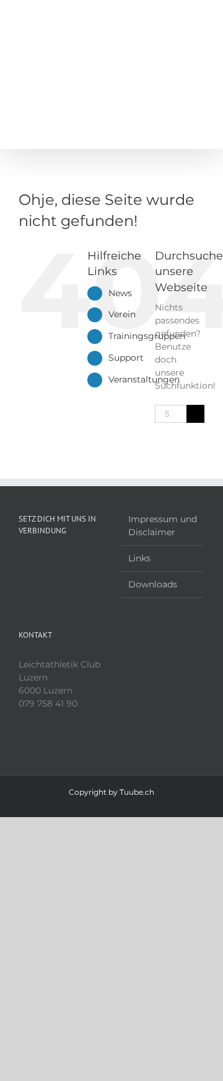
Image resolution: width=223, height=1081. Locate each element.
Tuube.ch (137, 792)
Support (126, 357)
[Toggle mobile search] (177, 18)
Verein (122, 314)
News (120, 293)
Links (139, 558)
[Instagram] (39, 561)
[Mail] (55, 561)
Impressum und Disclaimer (162, 525)
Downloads (152, 584)
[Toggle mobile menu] (199, 18)
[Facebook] (22, 561)
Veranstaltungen (144, 379)
